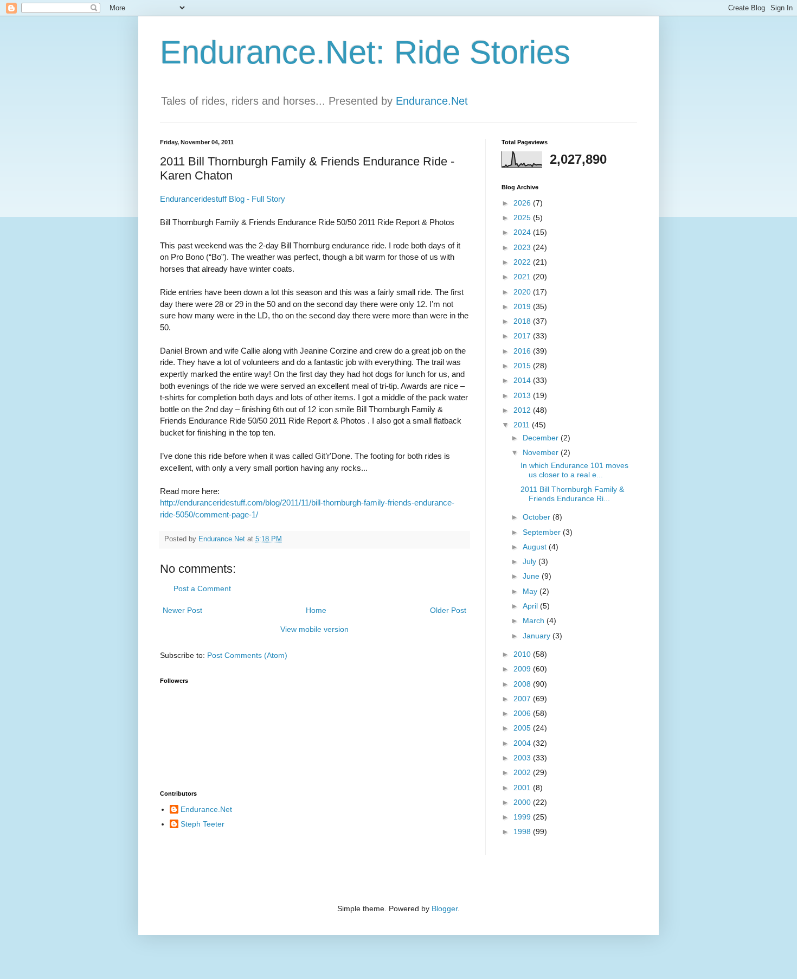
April (531, 606)
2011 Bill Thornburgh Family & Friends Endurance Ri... (572, 494)
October (537, 517)
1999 (523, 816)
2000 (523, 802)
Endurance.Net (432, 101)
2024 (523, 232)
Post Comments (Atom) (247, 655)
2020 (523, 291)
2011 (522, 424)
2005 (523, 728)
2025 (523, 217)
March (535, 620)
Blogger (445, 908)
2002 (523, 772)
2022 (523, 262)
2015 (523, 365)
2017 (523, 335)
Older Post (448, 610)
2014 (523, 380)
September (543, 532)
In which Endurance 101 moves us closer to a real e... (574, 470)
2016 (523, 351)
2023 (523, 247)
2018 (523, 321)
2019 (523, 306)
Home (316, 610)
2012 (523, 410)
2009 (523, 668)
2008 (523, 684)
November (542, 452)
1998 (523, 831)
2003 (523, 757)
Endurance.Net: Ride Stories (365, 52)
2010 (523, 654)
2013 (523, 395)
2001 (523, 787)
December (542, 437)
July (530, 561)
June (532, 576)
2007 (523, 698)
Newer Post (182, 610)
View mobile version (314, 629)
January (537, 635)
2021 (523, 276)
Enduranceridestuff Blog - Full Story (222, 198)
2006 (523, 713)
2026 (523, 203)
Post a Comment (202, 588)
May (531, 591)
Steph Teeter (202, 824)
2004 (523, 743)
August (536, 546)
